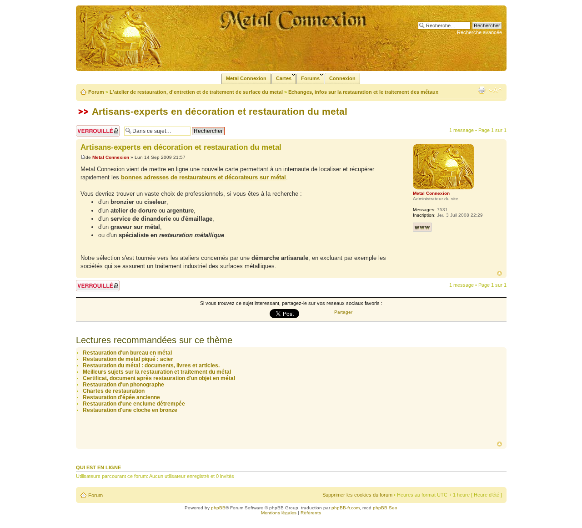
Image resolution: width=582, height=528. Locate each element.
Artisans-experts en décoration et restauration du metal (219, 111)
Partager (343, 312)
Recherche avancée (479, 32)
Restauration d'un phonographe (123, 384)
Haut (499, 273)
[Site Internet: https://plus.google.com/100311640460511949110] (422, 227)
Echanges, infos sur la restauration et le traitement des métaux (363, 92)
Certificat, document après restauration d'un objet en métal (159, 378)
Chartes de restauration (114, 391)
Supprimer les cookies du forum (357, 495)
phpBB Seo (385, 507)
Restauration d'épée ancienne (121, 397)
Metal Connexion (110, 157)
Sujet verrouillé (92, 128)
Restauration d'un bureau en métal (127, 353)
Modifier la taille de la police (495, 90)
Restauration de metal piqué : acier (128, 359)
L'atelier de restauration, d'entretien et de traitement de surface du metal (196, 92)
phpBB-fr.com (345, 507)
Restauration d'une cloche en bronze (130, 410)
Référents (311, 512)
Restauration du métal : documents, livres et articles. (151, 365)
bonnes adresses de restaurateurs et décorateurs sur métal (203, 177)
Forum (96, 92)
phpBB (218, 507)
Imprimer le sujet (482, 90)
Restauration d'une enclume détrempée (134, 404)
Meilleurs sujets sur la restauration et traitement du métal (157, 372)
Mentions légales (278, 512)
